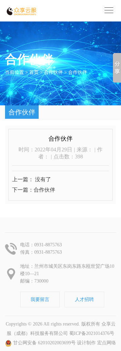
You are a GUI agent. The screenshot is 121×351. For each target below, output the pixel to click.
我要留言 (40, 299)
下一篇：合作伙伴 (33, 190)
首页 (34, 72)
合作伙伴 (77, 72)
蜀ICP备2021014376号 (91, 333)
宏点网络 (106, 342)
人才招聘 (84, 299)
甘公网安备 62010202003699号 (44, 342)
